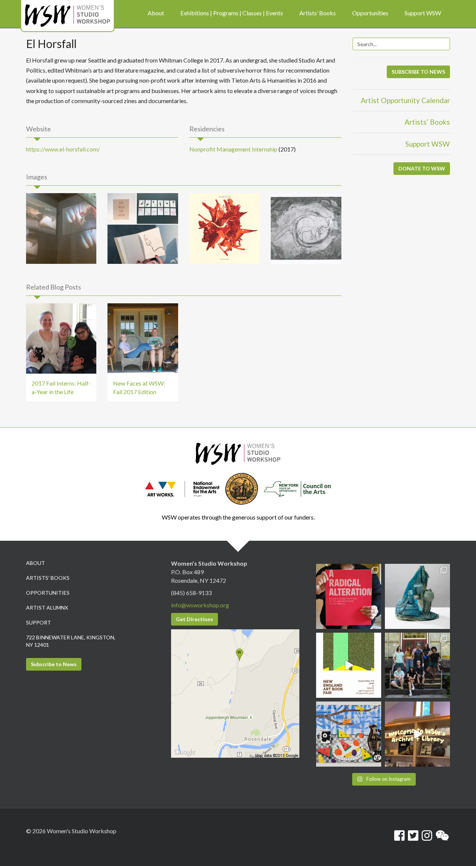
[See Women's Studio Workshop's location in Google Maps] (235, 692)
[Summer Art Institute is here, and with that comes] (348, 734)
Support (38, 622)
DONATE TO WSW (421, 168)
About (35, 563)
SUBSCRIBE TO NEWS (418, 71)
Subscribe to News (54, 664)
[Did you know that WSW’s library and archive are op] (417, 734)
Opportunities (48, 592)
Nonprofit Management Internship (233, 149)
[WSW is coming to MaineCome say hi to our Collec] (348, 665)
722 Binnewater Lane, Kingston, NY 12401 (70, 641)
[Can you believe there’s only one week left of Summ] (417, 665)
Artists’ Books (427, 122)
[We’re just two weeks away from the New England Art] (348, 596)
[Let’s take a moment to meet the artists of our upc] (417, 596)
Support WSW (427, 144)
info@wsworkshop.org (200, 604)
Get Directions (194, 619)
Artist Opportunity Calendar (405, 100)
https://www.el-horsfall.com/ (63, 149)
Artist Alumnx (47, 607)
